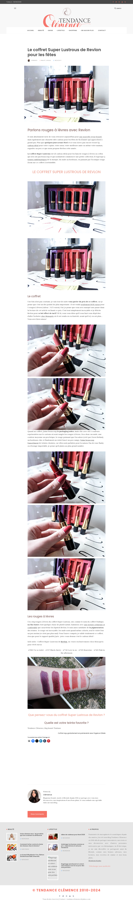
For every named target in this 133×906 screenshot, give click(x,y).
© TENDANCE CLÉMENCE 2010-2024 (67, 890)
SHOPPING (73, 30)
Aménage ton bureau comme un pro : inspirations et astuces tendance (72, 846)
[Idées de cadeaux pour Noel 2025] (52, 837)
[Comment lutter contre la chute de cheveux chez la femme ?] (11, 847)
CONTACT (102, 30)
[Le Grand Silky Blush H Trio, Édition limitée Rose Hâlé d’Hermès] (11, 858)
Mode (50, 30)
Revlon (64, 642)
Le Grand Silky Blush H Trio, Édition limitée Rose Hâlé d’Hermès (32, 855)
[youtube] (122, 2)
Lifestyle (61, 30)
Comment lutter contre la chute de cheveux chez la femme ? (31, 845)
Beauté (41, 30)
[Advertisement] (66, 759)
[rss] (125, 2)
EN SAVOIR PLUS (87, 30)
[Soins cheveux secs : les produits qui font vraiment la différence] (11, 837)
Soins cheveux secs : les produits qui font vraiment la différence (31, 834)
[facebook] (113, 2)
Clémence (34, 60)
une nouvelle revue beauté (90, 137)
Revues (48, 60)
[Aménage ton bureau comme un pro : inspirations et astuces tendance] (52, 847)
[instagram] (119, 2)
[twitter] (116, 2)
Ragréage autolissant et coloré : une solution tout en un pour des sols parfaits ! (72, 865)
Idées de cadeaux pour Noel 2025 (73, 835)
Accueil (30, 30)
